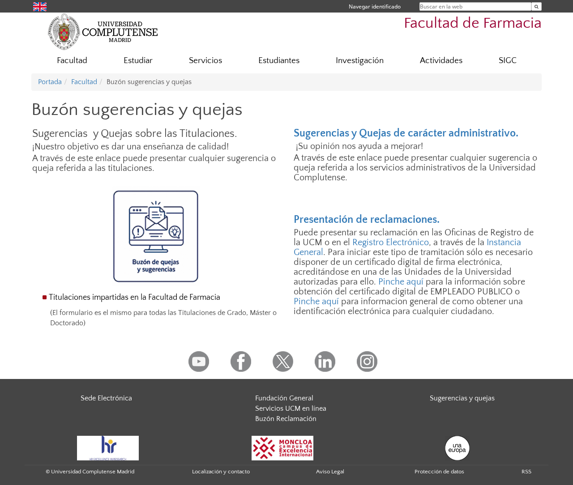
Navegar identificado (375, 6)
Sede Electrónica (106, 398)
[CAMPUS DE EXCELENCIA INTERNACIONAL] (282, 447)
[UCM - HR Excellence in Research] (108, 447)
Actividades (441, 60)
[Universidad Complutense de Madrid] (103, 31)
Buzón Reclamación (285, 419)
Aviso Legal (330, 471)
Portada (50, 82)
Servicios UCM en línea (290, 408)
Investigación (360, 60)
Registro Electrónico (390, 242)
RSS (526, 471)
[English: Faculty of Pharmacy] (40, 6)
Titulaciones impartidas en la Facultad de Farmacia (134, 297)
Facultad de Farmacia (473, 23)
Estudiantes (278, 60)
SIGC (508, 60)
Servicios (205, 60)
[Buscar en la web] (536, 6)
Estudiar (138, 60)
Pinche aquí (400, 282)
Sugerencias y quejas (462, 398)
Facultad (72, 60)
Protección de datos (439, 471)
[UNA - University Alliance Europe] (457, 447)
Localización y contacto (221, 471)
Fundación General (284, 398)
